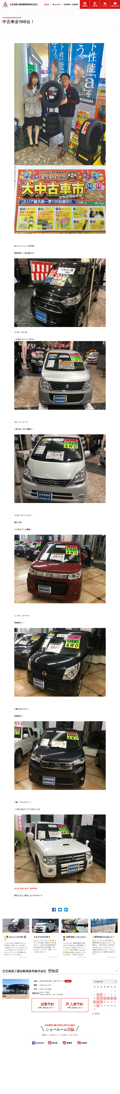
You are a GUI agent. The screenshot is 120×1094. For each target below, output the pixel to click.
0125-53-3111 (45, 985)
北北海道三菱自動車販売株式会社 (30, 971)
